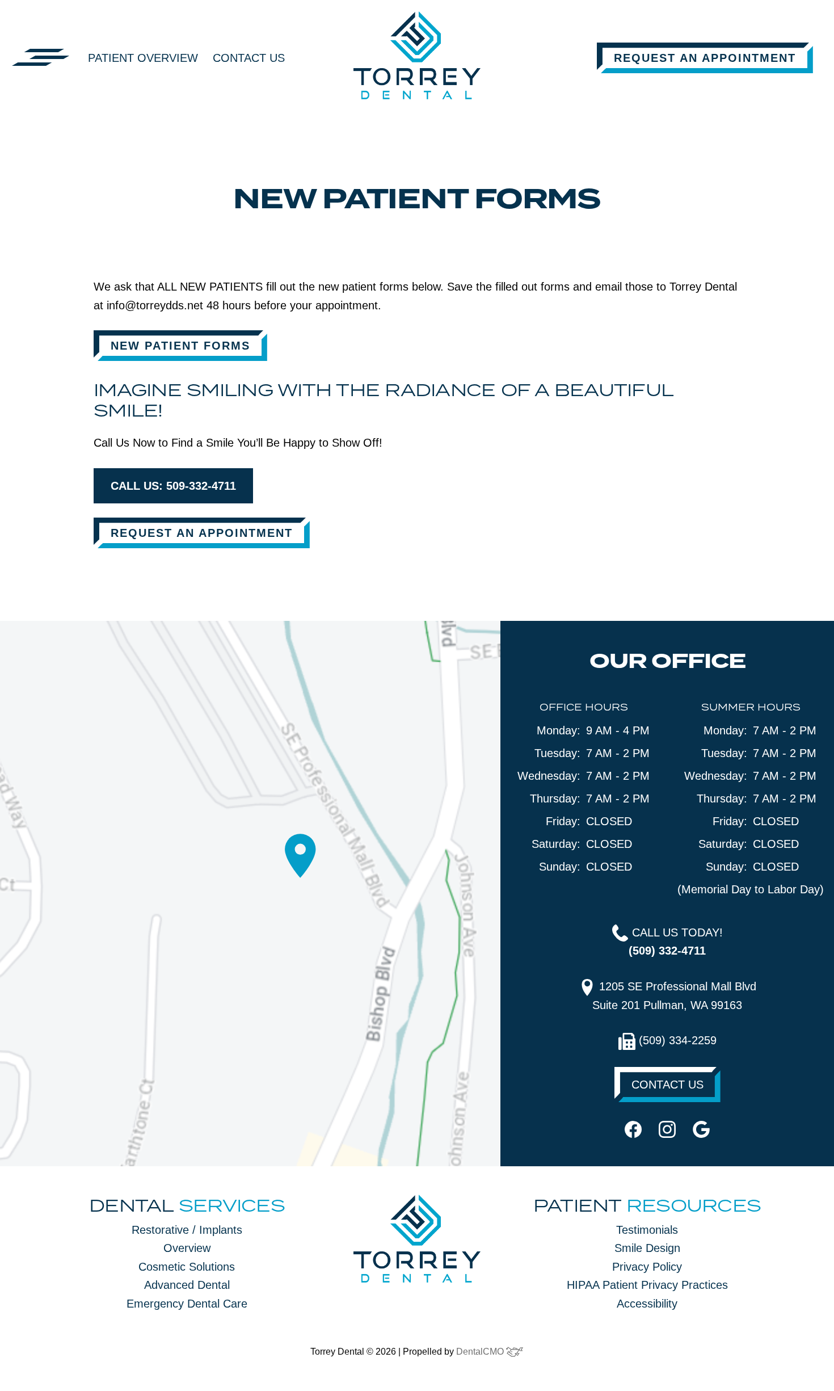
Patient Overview (143, 58)
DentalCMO (481, 1351)
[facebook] (633, 1128)
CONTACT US (667, 1084)
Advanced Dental (187, 1285)
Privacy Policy (647, 1266)
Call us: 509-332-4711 (173, 486)
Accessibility (647, 1303)
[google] (701, 1128)
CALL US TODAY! (676, 941)
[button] (41, 57)
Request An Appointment (705, 58)
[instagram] (667, 1128)
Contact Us (249, 58)
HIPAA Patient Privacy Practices (647, 1285)
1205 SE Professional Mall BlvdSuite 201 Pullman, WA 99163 (674, 995)
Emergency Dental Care (187, 1303)
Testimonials (647, 1230)
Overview (186, 1248)
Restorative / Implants (187, 1230)
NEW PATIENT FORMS (180, 345)
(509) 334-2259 (676, 1040)
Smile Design (647, 1248)
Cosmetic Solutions (186, 1266)
